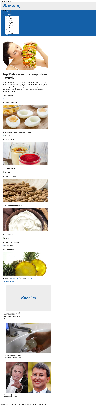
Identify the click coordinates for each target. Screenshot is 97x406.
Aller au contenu (6, 1)
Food (29, 278)
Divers (11, 33)
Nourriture (34, 278)
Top (18, 278)
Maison (13, 278)
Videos (8, 35)
